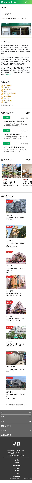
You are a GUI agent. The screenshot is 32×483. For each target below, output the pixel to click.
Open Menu (29, 2)
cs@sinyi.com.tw (19, 454)
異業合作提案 (16, 476)
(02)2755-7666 (16, 452)
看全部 (28, 113)
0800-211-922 (20, 450)
